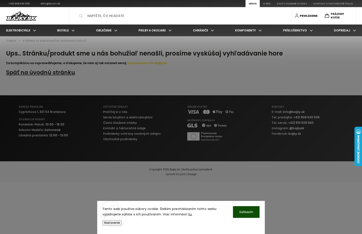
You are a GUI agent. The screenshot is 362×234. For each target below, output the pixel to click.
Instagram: (288, 128)
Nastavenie (112, 223)
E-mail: (288, 112)
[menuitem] (21, 30)
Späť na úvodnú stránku (40, 72)
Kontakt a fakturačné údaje (124, 128)
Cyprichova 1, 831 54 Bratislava (42, 112)
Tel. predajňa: (296, 117)
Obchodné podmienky (120, 139)
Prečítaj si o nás (115, 112)
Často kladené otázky (120, 123)
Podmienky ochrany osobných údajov (132, 134)
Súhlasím (246, 212)
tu (190, 214)
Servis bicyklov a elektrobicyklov (128, 117)
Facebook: (286, 134)
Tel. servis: (293, 123)
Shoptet (181, 174)
